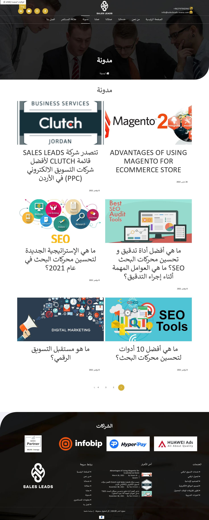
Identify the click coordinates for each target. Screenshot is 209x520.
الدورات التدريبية (192, 495)
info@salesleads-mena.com (175, 12)
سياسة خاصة (88, 511)
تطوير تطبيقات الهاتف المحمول (186, 491)
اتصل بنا (86, 505)
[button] (13, 2)
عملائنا (87, 486)
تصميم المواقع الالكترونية (189, 486)
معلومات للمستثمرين (82, 500)
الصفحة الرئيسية (83, 472)
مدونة (102, 73)
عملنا (88, 491)
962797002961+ (182, 9)
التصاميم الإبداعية (192, 481)
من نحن (87, 477)
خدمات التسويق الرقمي (190, 472)
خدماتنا (87, 481)
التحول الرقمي (193, 477)
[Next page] (94, 387)
